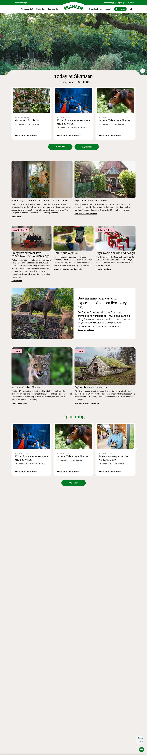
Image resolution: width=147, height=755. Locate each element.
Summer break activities (85, 214)
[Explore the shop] (116, 238)
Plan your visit (27, 9)
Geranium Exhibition (27, 120)
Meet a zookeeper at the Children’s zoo (113, 458)
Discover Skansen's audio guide (68, 269)
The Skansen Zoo (19, 403)
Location (19, 135)
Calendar (40, 9)
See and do (53, 9)
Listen (130, 3)
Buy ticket (120, 9)
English (120, 3)
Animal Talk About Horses (114, 120)
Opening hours (95, 9)
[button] (141, 749)
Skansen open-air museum (86, 403)
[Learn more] (32, 238)
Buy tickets (87, 147)
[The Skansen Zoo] (42, 366)
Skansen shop (107, 3)
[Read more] (42, 179)
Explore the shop (103, 269)
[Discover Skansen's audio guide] (74, 238)
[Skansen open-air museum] (105, 366)
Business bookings (20, 3)
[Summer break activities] (105, 179)
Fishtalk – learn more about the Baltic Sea (73, 122)
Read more (32, 135)
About (108, 9)
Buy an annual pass (86, 330)
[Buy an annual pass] (43, 313)
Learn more (17, 280)
